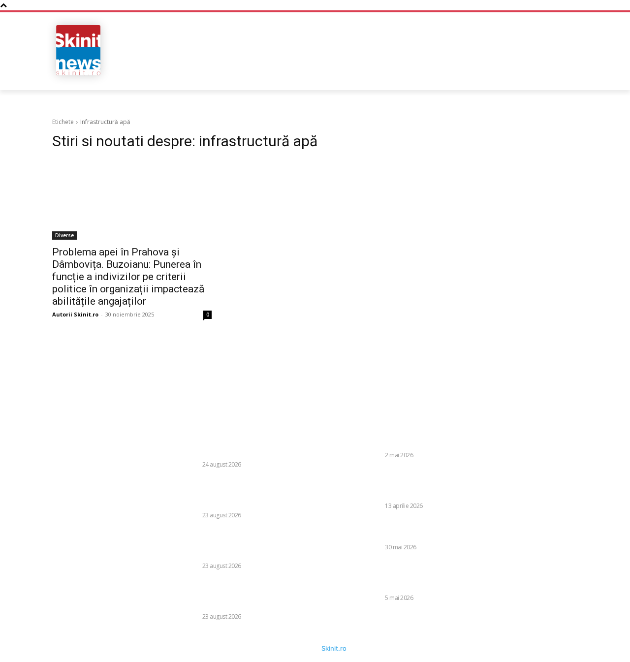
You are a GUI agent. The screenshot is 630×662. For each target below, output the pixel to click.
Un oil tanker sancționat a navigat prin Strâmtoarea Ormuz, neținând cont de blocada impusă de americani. (437, 484)
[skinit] (78, 50)
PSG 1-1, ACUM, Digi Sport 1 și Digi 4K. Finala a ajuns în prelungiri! (437, 529)
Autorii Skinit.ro (75, 314)
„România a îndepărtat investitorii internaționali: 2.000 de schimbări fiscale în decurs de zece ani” (250, 442)
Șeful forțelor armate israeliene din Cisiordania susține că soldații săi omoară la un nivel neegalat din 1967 (435, 575)
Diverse (64, 235)
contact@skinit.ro (34, 497)
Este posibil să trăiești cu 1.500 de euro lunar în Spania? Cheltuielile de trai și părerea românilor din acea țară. (254, 544)
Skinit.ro (333, 648)
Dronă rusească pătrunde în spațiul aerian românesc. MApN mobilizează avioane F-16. (435, 437)
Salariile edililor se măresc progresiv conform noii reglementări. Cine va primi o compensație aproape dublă (256, 594)
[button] (513, 74)
